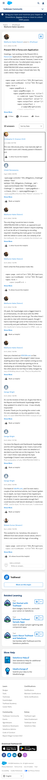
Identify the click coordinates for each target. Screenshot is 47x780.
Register (19, 17)
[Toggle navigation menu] (42, 9)
